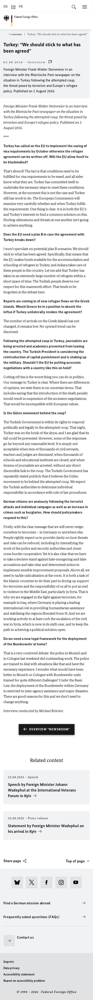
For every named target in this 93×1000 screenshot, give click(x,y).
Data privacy (11, 968)
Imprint (8, 962)
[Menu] (85, 7)
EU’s (83, 209)
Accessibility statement (19, 974)
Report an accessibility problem (24, 981)
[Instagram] (62, 882)
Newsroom (15, 34)
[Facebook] (48, 882)
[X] (33, 882)
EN (13, 6)
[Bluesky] (18, 882)
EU (43, 146)
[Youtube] (77, 882)
